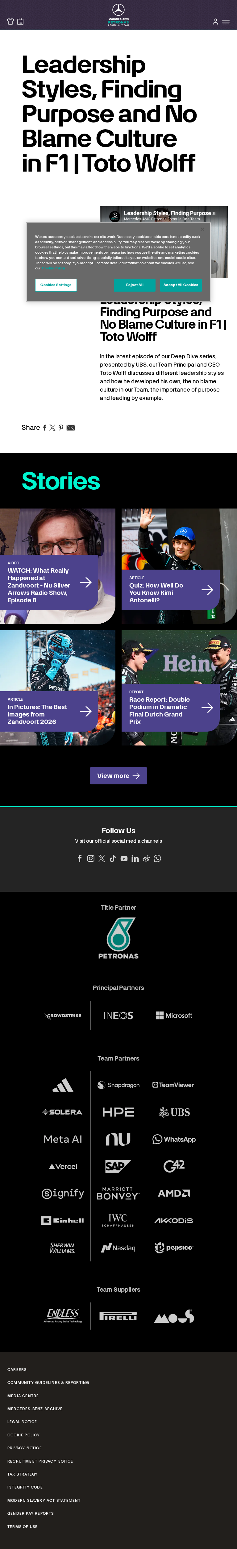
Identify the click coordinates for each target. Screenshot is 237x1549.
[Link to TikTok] (113, 858)
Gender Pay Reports (30, 1513)
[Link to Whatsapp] (157, 858)
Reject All (135, 285)
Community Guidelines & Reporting (48, 1383)
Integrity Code (25, 1487)
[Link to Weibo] (146, 858)
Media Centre (23, 1396)
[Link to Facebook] (79, 858)
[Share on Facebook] (44, 428)
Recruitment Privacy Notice (40, 1461)
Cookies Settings (56, 285)
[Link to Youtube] (124, 858)
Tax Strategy (22, 1474)
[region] (118, 262)
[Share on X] (52, 428)
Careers (17, 1370)
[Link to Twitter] (102, 858)
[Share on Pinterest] (61, 428)
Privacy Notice (24, 1448)
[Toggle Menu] (226, 22)
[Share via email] (70, 428)
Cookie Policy (23, 1435)
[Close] (202, 229)
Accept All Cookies (181, 285)
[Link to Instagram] (90, 858)
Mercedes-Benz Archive (35, 1409)
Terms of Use (22, 1527)
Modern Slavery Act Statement (44, 1500)
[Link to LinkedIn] (135, 858)
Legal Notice (22, 1422)
